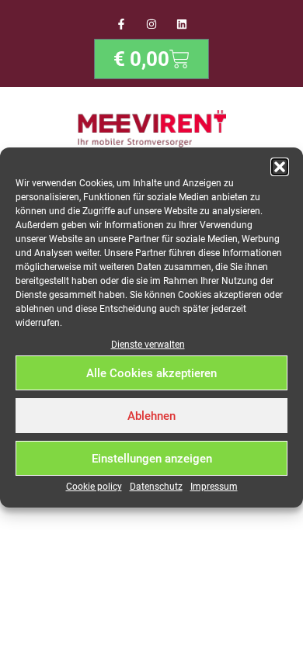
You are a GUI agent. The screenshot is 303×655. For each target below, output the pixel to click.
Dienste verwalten (148, 344)
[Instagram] (151, 24)
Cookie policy (94, 486)
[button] (279, 167)
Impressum (214, 486)
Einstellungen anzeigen (152, 459)
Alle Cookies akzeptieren (151, 373)
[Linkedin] (182, 24)
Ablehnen (151, 416)
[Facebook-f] (121, 24)
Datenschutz (156, 486)
